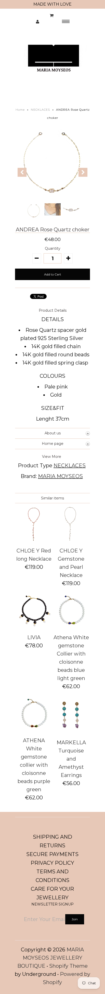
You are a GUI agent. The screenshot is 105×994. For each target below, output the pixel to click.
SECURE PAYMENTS (52, 854)
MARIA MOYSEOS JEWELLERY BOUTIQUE (50, 958)
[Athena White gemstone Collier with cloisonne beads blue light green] (71, 627)
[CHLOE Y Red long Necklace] (34, 540)
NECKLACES (40, 109)
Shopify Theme (68, 966)
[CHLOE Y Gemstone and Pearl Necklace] (71, 540)
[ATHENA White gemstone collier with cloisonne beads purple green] (34, 730)
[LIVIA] (34, 627)
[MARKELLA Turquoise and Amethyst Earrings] (71, 732)
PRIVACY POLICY (52, 863)
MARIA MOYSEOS (60, 476)
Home (20, 109)
